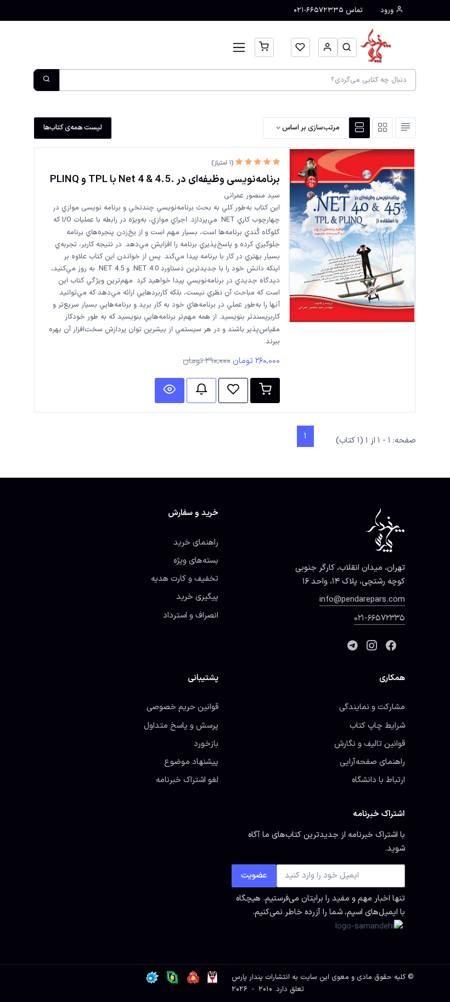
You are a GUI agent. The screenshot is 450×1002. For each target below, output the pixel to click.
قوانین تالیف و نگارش (369, 744)
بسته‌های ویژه (195, 560)
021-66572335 (379, 618)
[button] (347, 47)
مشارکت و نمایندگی (372, 707)
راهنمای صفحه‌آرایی (372, 762)
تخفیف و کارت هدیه (184, 579)
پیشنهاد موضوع (191, 762)
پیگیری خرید (197, 597)
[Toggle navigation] (239, 47)
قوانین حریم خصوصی (182, 707)
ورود (388, 10)
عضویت (254, 875)
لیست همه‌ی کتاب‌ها (72, 127)
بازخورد (206, 744)
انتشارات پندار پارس (261, 977)
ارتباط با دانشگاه (378, 780)
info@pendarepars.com (362, 599)
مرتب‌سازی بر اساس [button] (310, 127)
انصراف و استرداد (190, 615)
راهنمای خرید (195, 542)
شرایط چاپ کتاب (377, 726)
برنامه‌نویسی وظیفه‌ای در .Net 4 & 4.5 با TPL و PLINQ (165, 179)
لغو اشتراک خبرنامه (187, 780)
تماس (328, 10)
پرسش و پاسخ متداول (181, 726)
